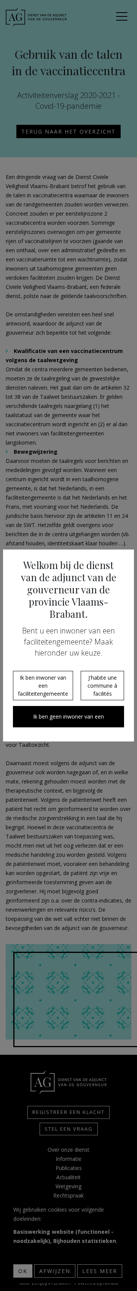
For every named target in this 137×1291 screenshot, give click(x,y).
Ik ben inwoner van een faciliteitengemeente (43, 685)
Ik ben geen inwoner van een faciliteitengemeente (68, 720)
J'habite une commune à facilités (102, 685)
